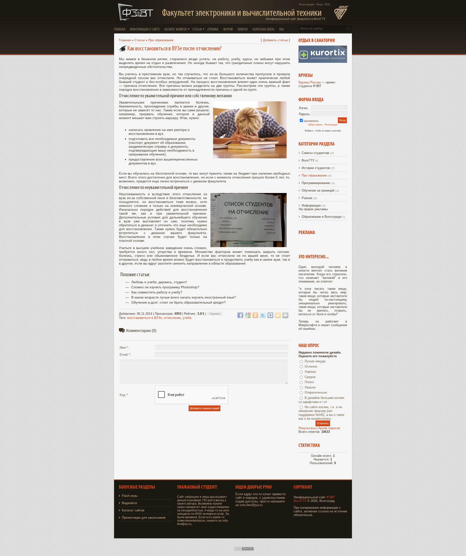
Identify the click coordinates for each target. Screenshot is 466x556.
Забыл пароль (315, 124)
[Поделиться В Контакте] (270, 315)
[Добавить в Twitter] (263, 315)
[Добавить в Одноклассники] (255, 315)
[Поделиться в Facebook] (240, 315)
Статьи (139, 40)
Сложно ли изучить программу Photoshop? (165, 287)
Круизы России (310, 82)
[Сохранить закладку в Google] (248, 315)
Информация (311, 205)
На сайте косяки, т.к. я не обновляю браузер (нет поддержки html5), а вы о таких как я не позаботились (321, 413)
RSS (327, 4)
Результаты (307, 428)
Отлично (311, 366)
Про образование (160, 40)
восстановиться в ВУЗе (144, 318)
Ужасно (310, 387)
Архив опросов (329, 428)
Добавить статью (275, 40)
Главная (125, 40)
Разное (307, 198)
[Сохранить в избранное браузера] (278, 315)
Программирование (316, 183)
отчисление (172, 318)
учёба (187, 318)
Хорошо (310, 371)
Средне (310, 377)
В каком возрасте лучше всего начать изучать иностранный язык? (183, 297)
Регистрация (306, 4)
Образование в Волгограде (321, 216)
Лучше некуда (315, 361)
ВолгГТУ (308, 160)
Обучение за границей (318, 190)
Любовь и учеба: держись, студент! (159, 282)
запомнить (311, 121)
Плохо (309, 382)
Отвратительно (316, 392)
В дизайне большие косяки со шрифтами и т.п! (321, 400)
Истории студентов (316, 168)
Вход (319, 4)
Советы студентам (315, 153)
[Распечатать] (285, 315)
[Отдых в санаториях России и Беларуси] (323, 62)
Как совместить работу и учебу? (156, 292)
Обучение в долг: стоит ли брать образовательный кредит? (178, 302)
